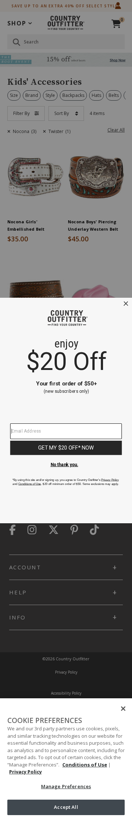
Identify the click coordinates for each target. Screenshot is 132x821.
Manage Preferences (66, 786)
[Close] (123, 709)
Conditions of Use (84, 764)
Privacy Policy (25, 771)
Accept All (66, 807)
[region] (66, 759)
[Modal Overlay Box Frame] (66, 410)
